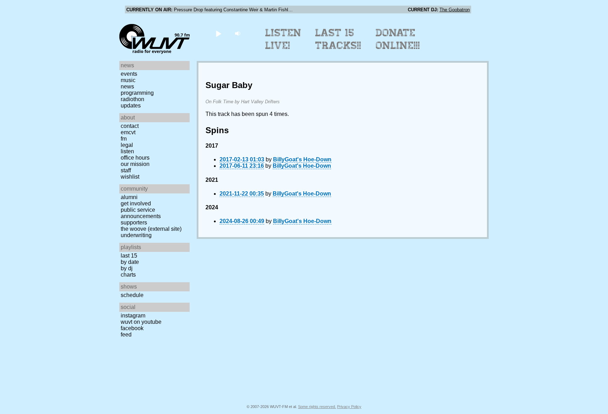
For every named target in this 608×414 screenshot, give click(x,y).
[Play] (218, 33)
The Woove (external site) (151, 229)
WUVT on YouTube (141, 322)
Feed (126, 335)
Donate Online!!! (398, 39)
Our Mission (135, 164)
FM (124, 139)
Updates (131, 106)
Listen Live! (283, 39)
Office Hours (135, 158)
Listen (127, 151)
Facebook (132, 328)
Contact (130, 126)
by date (130, 262)
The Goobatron (454, 9)
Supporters (134, 222)
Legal (127, 145)
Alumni (129, 197)
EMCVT (128, 132)
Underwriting (136, 235)
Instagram (133, 316)
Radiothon (132, 99)
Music (128, 80)
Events (129, 74)
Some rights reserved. (317, 406)
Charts (128, 275)
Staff (126, 170)
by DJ (127, 268)
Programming (137, 93)
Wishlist (130, 177)
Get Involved (136, 203)
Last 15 (129, 256)
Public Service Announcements (141, 213)
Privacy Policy (349, 406)
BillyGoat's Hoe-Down (302, 159)
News (127, 86)
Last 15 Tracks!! (338, 39)
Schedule (132, 295)
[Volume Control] (238, 33)
